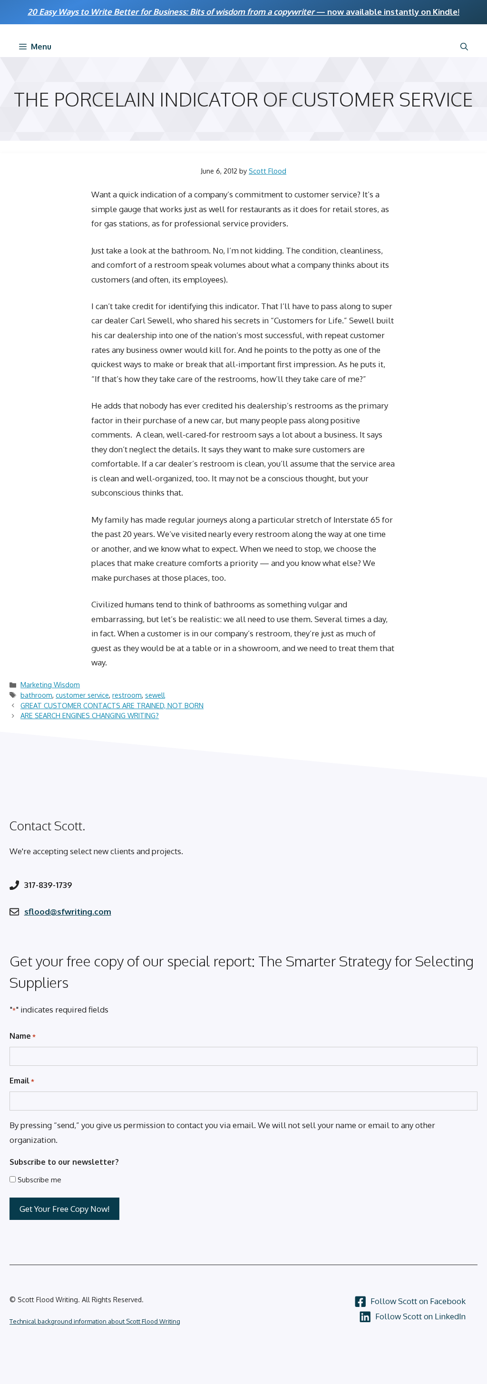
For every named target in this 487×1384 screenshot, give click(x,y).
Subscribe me (39, 1179)
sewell (155, 695)
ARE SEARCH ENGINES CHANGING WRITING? (89, 715)
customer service (82, 695)
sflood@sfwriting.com (67, 911)
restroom (127, 695)
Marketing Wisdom (50, 684)
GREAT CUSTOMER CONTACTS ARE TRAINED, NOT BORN (112, 705)
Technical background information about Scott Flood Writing (95, 1321)
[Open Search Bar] (464, 46)
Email (22, 1080)
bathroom (36, 695)
